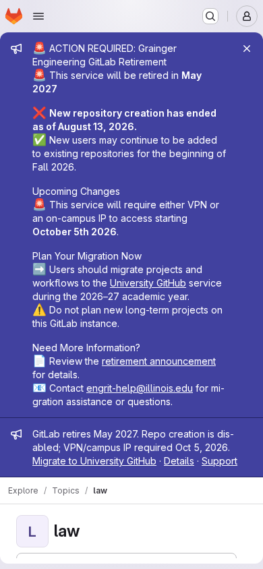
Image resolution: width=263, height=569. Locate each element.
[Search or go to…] (210, 16)
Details (179, 461)
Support (219, 461)
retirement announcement (159, 361)
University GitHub (148, 283)
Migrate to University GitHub (94, 461)
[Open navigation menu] (38, 16)
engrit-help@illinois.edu (139, 388)
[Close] (247, 48)
